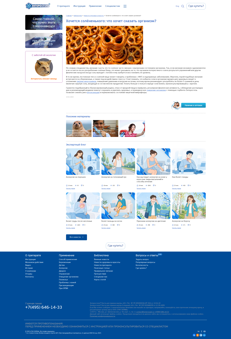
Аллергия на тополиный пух (113, 177)
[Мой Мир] (204, 335)
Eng (177, 6)
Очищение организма (68, 277)
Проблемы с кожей (67, 283)
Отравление (64, 274)
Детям (62, 265)
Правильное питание (103, 271)
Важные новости (101, 259)
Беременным (65, 262)
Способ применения (68, 259)
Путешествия (100, 274)
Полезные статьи (101, 268)
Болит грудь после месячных (79, 221)
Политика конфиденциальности (102, 316)
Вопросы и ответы (147, 255)
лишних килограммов (86, 81)
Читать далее (70, 188)
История (29, 268)
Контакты (29, 277)
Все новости (76, 237)
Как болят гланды (180, 177)
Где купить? (141, 268)
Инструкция (79, 6)
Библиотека (101, 255)
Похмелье (63, 280)
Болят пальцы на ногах (111, 221)
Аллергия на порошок (76, 177)
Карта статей (100, 280)
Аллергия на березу (181, 221)
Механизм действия (34, 262)
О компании (30, 271)
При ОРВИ (63, 288)
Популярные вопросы (145, 262)
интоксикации (93, 93)
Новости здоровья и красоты (107, 262)
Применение (95, 6)
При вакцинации (66, 285)
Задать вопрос (142, 259)
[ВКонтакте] (194, 335)
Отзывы (28, 274)
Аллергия (63, 268)
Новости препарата (103, 265)
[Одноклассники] (197, 335)
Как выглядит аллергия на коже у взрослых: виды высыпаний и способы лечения (152, 179)
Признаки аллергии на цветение (151, 221)
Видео (28, 265)
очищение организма (156, 90)
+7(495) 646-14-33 (43, 308)
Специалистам (112, 6)
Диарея (62, 271)
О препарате (63, 6)
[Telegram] (200, 335)
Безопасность (142, 265)
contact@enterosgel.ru (145, 312)
